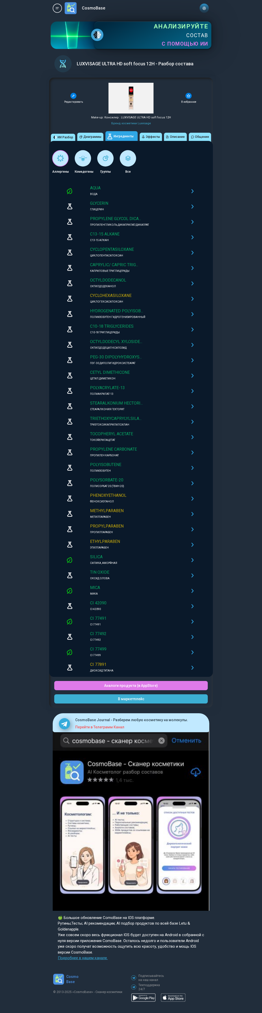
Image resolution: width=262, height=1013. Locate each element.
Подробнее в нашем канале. (83, 958)
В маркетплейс (131, 699)
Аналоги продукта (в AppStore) (131, 686)
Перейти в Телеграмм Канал (99, 727)
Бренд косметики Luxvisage (131, 123)
